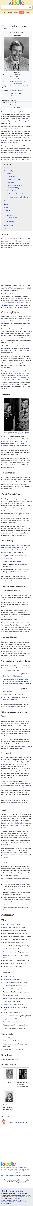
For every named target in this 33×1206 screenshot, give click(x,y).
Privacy (21, 1200)
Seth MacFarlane (17, 884)
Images (10, 12)
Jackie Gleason (22, 746)
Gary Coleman (13, 699)
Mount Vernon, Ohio (15, 79)
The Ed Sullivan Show (8, 384)
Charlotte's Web (7, 558)
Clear (26, 7)
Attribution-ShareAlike (18, 1171)
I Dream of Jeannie (18, 380)
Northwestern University (16, 90)
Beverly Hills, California (16, 83)
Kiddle (3, 1200)
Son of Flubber (7, 927)
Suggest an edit (21, 1182)
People (3, 764)
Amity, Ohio (22, 86)
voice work (4, 548)
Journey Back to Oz (8, 955)
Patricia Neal (18, 305)
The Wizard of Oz (8, 686)
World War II (9, 288)
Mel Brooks (15, 150)
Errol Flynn (21, 786)
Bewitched (13, 103)
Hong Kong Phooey (8, 1019)
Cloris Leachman (6, 305)
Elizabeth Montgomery (22, 432)
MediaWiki (17, 1198)
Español (27, 12)
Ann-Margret (5, 736)
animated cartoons (15, 548)
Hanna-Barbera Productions (15, 550)
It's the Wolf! (17, 561)
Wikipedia (22, 1197)
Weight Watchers (13, 803)
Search (30, 7)
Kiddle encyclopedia (17, 1167)
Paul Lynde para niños (20, 1122)
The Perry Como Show (14, 373)
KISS (19, 681)
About (15, 1200)
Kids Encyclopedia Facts (8, 28)
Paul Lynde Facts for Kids (9, 1176)
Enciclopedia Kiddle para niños (17, 1202)
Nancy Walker (7, 676)
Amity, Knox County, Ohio (10, 850)
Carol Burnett (13, 350)
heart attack (8, 844)
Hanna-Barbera (6, 142)
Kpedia (21, 12)
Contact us (4, 1202)
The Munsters (22, 378)
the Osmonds (18, 676)
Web (5, 12)
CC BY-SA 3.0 (19, 1193)
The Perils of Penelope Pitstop (18, 572)
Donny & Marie (9, 706)
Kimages (16, 12)
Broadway (24, 329)
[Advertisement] (16, 19)
